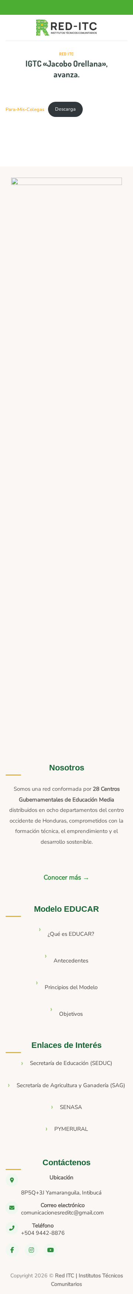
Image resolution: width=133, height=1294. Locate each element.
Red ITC (66, 54)
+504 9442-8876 (43, 1233)
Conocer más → (66, 877)
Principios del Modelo (71, 987)
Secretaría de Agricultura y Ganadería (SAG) (71, 1085)
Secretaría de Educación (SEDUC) (71, 1063)
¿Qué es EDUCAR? (71, 934)
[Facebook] (12, 1250)
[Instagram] (31, 1250)
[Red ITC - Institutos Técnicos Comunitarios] (66, 28)
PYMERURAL (71, 1129)
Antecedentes (71, 960)
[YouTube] (50, 1250)
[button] (12, 28)
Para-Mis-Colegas (25, 109)
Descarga (65, 109)
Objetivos (71, 1014)
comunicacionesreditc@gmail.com (62, 1212)
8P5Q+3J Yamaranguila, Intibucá (61, 1192)
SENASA (71, 1107)
